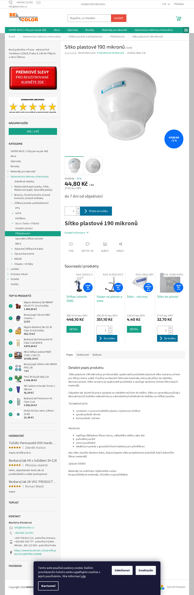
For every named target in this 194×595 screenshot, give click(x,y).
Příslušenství (22, 233)
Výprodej (16, 161)
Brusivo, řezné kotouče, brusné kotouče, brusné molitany (32, 196)
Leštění (15, 269)
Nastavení (48, 586)
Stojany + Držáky (23, 264)
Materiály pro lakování (23, 171)
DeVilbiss (20, 218)
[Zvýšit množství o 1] (78, 209)
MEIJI (18, 244)
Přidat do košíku (98, 211)
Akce (13, 156)
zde (83, 576)
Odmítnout (122, 570)
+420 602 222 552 (23, 533)
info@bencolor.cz (24, 528)
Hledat (118, 18)
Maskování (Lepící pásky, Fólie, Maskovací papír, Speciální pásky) (33, 188)
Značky (15, 284)
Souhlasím (145, 570)
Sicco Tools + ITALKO (27, 223)
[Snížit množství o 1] (78, 213)
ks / (33, 131)
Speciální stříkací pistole (29, 239)
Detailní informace (75, 233)
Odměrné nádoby (24, 181)
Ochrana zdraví (19, 274)
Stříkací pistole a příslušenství (31, 203)
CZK (164, 4)
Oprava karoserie (24, 254)
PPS (17, 208)
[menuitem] (27, 30)
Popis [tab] (69, 355)
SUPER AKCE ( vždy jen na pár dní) (29, 151)
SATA (18, 213)
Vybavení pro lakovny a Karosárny (30, 177)
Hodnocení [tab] (83, 355)
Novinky (15, 166)
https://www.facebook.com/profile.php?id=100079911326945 (35, 552)
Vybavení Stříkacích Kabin (28, 249)
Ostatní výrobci (24, 228)
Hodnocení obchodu (93, 4)
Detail (74, 329)
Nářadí (18, 259)
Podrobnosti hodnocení (110, 53)
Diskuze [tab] (97, 355)
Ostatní (15, 279)
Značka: (136, 53)
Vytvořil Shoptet (176, 587)
